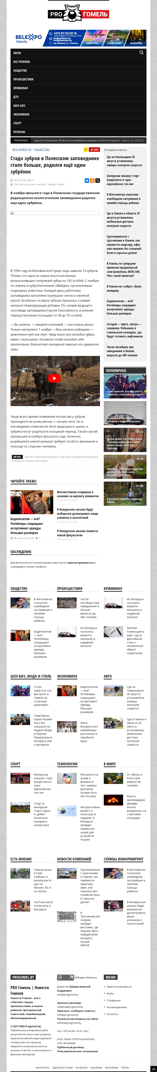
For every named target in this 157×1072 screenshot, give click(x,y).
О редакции (114, 1000)
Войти (110, 993)
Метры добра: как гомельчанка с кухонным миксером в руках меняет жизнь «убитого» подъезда (124, 443)
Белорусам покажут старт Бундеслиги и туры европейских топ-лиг (123, 180)
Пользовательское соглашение (77, 1051)
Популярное (116, 370)
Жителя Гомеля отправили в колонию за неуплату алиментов (78, 494)
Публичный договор (70, 1047)
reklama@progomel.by (70, 1007)
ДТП (15, 97)
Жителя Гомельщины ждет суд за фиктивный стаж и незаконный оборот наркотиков (135, 640)
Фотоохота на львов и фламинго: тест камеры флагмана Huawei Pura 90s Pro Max (89, 785)
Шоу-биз (19, 106)
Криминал (20, 88)
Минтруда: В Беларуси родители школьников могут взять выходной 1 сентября (125, 472)
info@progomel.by (67, 994)
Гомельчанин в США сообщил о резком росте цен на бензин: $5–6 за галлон (43, 880)
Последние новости (115, 150)
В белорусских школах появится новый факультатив (77, 533)
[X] (97, 180)
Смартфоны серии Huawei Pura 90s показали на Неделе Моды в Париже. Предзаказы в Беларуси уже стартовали (43, 730)
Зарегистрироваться (119, 986)
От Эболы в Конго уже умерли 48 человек (134, 780)
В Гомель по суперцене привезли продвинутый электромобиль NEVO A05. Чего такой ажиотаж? (123, 269)
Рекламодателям (117, 1007)
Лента (17, 53)
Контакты (112, 1014)
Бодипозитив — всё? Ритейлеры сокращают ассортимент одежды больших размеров (27, 525)
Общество (20, 70)
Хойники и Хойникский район (30, 461)
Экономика (21, 114)
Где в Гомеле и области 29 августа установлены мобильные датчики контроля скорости (123, 219)
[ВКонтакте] (87, 180)
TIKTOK (125, 1067)
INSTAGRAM (111, 1067)
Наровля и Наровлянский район (78, 457)
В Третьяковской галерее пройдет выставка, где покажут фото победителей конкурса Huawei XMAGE (90, 929)
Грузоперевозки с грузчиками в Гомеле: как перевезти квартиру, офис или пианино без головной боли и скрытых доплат (124, 244)
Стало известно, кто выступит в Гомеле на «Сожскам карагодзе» (125, 393)
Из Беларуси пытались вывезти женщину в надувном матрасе (124, 420)
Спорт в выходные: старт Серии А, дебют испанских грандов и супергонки (42, 814)
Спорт (17, 123)
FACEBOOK (81, 1067)
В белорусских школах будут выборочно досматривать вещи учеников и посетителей (77, 513)
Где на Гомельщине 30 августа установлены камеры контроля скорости (77, 140)
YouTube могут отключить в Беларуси (43, 905)
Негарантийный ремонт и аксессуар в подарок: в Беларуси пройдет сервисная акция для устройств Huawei (91, 823)
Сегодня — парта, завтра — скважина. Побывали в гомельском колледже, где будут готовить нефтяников (125, 330)
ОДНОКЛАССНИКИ (62, 1067)
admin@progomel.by (69, 1023)
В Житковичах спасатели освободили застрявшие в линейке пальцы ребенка (124, 198)
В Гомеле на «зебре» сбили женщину (124, 288)
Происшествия (23, 79)
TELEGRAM (96, 1067)
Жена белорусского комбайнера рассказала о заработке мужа (89, 732)
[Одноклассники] (92, 180)
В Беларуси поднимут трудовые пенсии (124, 500)
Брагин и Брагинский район (41, 457)
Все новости (21, 149)
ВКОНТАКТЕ (42, 1067)
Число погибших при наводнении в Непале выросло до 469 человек (122, 351)
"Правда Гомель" (55, 184)
